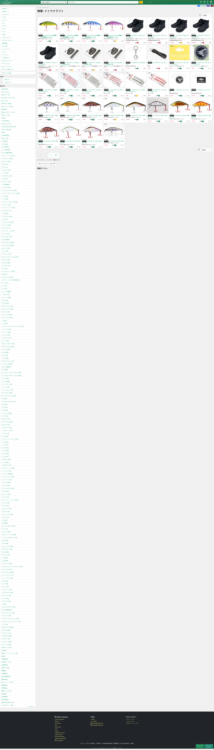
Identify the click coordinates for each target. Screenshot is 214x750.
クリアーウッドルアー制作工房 (10, 280)
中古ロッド (8, 79)
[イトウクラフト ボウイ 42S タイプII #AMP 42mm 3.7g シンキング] (157, 105)
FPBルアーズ (6, 103)
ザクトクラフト (7, 314)
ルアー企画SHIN (7, 610)
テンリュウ (6, 387)
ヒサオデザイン (6, 465)
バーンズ (5, 456)
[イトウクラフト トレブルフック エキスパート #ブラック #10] (48, 79)
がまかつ (5, 138)
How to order (58, 723)
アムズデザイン (7, 176)
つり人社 (5, 144)
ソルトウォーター (130, 721)
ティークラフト (7, 384)
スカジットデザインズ (8, 343)
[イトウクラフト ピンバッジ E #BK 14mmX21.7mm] (201, 79)
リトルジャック (7, 589)
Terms (56, 729)
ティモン (6, 381)
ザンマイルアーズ (7, 317)
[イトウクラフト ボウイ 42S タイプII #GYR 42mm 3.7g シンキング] (201, 105)
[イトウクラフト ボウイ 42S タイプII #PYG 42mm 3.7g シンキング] (70, 131)
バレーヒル (5, 453)
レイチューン (6, 615)
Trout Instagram (59, 740)
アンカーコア (6, 187)
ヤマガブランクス (7, 549)
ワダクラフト (6, 638)
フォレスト (6, 482)
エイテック (6, 233)
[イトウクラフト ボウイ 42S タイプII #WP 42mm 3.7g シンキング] (92, 131)
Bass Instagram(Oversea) (97, 725)
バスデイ (5, 448)
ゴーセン (5, 300)
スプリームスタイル (8, 346)
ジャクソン (6, 335)
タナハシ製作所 (6, 367)
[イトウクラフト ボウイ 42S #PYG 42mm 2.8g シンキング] (114, 105)
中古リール (8, 82)
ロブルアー (6, 630)
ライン (4, 29)
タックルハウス (7, 364)
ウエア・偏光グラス (8, 69)
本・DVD (5, 46)
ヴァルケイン (7, 641)
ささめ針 (5, 141)
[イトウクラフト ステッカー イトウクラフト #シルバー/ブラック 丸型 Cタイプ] (201, 52)
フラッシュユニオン (8, 488)
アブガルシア (6, 170)
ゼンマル (5, 355)
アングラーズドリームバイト (11, 193)
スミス (5, 352)
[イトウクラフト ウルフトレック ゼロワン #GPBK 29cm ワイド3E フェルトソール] (48, 52)
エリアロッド (6, 14)
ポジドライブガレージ (8, 526)
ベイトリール (6, 63)
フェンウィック (6, 479)
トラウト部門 (94, 721)
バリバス (5, 450)
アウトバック (6, 161)
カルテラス (6, 262)
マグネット (6, 531)
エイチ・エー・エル (8, 230)
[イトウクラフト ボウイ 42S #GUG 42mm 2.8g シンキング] (70, 105)
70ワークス (5, 92)
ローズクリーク (6, 633)
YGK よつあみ (6, 129)
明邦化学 (5, 679)
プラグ (4, 17)
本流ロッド (6, 8)
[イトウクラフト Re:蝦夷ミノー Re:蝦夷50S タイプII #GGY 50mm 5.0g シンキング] (48, 25)
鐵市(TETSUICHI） (8, 702)
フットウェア (6, 49)
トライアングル (7, 413)
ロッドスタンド (7, 37)
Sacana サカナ (6, 123)
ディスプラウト (7, 393)
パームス (5, 462)
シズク (4, 320)
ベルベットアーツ (7, 514)
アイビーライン (7, 158)
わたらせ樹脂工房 (7, 152)
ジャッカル (5, 340)
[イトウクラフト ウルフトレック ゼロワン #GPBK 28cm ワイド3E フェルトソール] (201, 25)
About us (57, 721)
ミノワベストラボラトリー (9, 537)
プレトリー (6, 502)
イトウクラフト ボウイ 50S (113, 141)
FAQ (56, 725)
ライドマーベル (7, 563)
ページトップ (209, 746)
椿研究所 (5, 685)
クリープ (5, 283)
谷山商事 (5, 696)
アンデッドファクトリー (9, 202)
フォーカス (6, 485)
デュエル (5, 407)
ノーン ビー (5, 433)
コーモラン (6, 294)
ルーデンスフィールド (8, 612)
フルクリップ (6, 494)
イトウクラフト (7, 216)
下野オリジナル (7, 647)
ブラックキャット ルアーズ (10, 500)
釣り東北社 (5, 699)
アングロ (5, 199)
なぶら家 (5, 147)
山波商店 (5, 665)
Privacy (56, 731)
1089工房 (5, 89)
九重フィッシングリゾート (10, 653)
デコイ (4, 398)
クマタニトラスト (7, 277)
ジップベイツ (6, 332)
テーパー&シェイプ (7, 390)
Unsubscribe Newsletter (60, 738)
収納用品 (5, 43)
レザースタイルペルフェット (10, 618)
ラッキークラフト (8, 572)
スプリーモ (6, 349)
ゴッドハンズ (6, 297)
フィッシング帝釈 (7, 474)
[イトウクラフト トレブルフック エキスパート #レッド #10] (70, 79)
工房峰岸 (5, 673)
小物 (4, 34)
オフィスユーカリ (8, 245)
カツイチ (5, 251)
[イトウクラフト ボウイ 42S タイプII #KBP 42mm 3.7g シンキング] (48, 131)
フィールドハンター (8, 476)
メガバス (5, 543)
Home (40, 7)
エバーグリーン (7, 236)
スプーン (5, 20)
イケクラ (5, 213)
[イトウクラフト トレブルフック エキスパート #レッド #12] (114, 79)
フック (4, 31)
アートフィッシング (8, 207)
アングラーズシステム (9, 190)
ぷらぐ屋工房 (6, 149)
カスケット (6, 248)
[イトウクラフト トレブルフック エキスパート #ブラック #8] (135, 79)
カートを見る (200, 746)
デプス (4, 404)
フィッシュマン (6, 471)
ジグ (4, 23)
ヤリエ (5, 557)
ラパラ (5, 581)
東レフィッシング (7, 682)
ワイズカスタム (7, 636)
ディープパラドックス (9, 395)
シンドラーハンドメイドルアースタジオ (13, 326)
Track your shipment (59, 719)
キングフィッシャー (8, 271)
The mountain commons (9, 126)
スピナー (5, 26)
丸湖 (4, 650)
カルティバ (6, 259)
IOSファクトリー (7, 106)
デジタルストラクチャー (9, 401)
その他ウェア (6, 57)
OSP (4, 118)
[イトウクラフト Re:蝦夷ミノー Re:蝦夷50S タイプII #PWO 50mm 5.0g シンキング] (70, 25)
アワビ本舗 (6, 184)
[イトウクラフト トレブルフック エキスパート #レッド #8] (157, 79)
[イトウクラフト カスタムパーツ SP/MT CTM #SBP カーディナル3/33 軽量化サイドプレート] (114, 52)
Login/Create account (60, 732)
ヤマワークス (6, 555)
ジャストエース (6, 338)
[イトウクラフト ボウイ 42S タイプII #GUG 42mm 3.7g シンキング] (179, 105)
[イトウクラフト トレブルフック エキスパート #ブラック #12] (92, 79)
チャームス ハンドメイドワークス (11, 372)
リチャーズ (5, 586)
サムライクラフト (7, 306)
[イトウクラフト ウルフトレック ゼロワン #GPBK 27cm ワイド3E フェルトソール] (179, 25)
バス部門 (93, 719)
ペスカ (4, 520)
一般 (212, 5)
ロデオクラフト (7, 627)
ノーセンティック (7, 430)
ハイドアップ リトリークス (10, 439)
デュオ (5, 410)
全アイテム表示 (7, 73)
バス (199, 5)
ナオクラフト (6, 419)
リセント (5, 583)
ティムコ (5, 378)
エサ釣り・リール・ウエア (132, 723)
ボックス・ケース (7, 66)
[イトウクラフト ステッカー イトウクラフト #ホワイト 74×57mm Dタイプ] (179, 52)
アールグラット (6, 210)
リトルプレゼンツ (7, 592)
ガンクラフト (6, 265)
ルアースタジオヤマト (8, 607)
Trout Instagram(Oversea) (97, 723)
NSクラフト (6, 115)
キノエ (4, 268)
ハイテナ (5, 436)
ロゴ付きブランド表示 (18, 706)
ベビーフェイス (6, 508)
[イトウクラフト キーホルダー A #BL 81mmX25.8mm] (135, 52)
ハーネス (5, 445)
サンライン (6, 312)
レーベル (5, 624)
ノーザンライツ (7, 427)
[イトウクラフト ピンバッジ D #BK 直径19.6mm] (179, 79)
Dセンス (4, 100)
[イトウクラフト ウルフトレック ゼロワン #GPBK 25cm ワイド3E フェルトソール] (135, 25)
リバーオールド (6, 595)
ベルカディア (6, 511)
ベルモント (5, 517)
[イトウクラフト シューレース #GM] (157, 52)
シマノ (5, 323)
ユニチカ (5, 560)
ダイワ (5, 369)
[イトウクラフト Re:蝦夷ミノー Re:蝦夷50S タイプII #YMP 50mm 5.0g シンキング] (114, 25)
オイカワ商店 (6, 239)
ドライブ (5, 416)
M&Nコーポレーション (8, 112)
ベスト (4, 52)
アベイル (5, 173)
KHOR (4, 109)
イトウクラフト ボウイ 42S (48, 115)
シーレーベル (6, 329)
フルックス (5, 497)
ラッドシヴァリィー (8, 575)
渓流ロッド (6, 11)
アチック (5, 167)
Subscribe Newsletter (60, 736)
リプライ (5, 598)
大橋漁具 (5, 659)
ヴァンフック (6, 644)
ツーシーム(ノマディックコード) (11, 375)
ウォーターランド (8, 222)
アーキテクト (6, 204)
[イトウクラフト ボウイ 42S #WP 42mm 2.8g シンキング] (135, 105)
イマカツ (5, 219)
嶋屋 (4, 670)
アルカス (5, 178)
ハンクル (5, 442)
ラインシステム (7, 569)
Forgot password (58, 734)
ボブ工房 (5, 523)
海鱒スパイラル (6, 691)
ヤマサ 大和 (5, 552)
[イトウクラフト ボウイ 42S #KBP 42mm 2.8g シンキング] (92, 105)
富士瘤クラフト (6, 662)
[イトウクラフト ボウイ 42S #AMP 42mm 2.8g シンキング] (48, 105)
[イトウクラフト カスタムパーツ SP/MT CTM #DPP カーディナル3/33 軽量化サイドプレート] (92, 52)
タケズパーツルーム (8, 361)
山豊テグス (6, 667)
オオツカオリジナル (8, 242)
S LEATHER (5, 121)
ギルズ (4, 274)
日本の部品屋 (6, 676)
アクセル (5, 164)
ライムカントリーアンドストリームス (12, 566)
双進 (3, 656)
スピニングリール (7, 60)
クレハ (4, 286)
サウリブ (5, 303)
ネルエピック (6, 424)
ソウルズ (5, 358)
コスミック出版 (6, 291)
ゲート (4, 288)
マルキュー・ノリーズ (9, 534)
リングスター (6, 601)
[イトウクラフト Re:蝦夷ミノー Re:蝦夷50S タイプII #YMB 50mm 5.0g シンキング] (92, 25)
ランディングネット (8, 40)
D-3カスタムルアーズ (8, 97)
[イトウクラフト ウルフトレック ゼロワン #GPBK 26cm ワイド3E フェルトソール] (157, 25)
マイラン (5, 529)
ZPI (3, 132)
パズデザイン (6, 459)
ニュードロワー (7, 421)
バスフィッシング (130, 719)
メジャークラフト (7, 546)
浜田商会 (5, 688)
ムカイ (5, 540)
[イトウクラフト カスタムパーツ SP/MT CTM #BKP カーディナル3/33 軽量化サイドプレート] (70, 52)
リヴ (4, 604)
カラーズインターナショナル (10, 257)
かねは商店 (6, 135)
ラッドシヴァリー (7, 578)
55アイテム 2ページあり (45, 163)
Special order (58, 727)
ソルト (208, 5)
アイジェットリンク (8, 155)
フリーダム (5, 491)
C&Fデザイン (6, 94)
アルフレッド (6, 181)
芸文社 (4, 693)
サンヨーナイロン (7, 309)
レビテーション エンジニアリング (11, 621)
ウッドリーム (6, 225)
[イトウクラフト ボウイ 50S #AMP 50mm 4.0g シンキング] (114, 131)
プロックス (5, 505)
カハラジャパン (6, 254)
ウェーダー (6, 55)
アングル (5, 196)
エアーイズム (6, 228)
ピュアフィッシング (8, 468)
